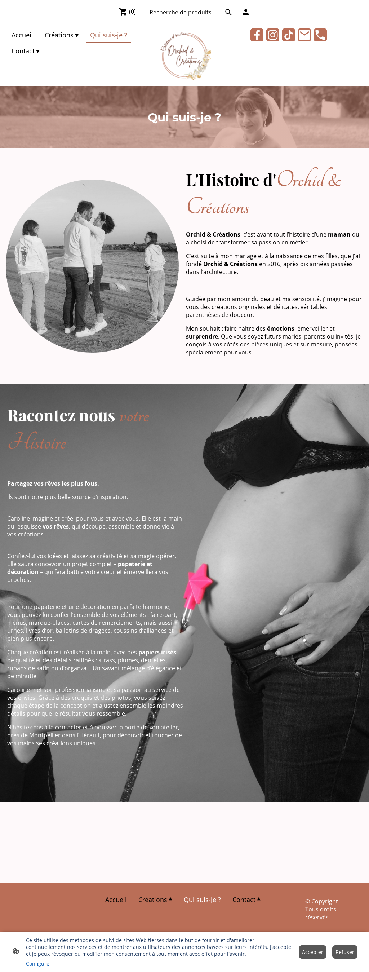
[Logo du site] (184, 55)
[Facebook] (256, 34)
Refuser (344, 952)
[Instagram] (272, 34)
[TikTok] (288, 34)
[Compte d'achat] (245, 12)
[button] (228, 12)
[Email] (304, 34)
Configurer (39, 963)
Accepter (312, 952)
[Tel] (320, 34)
